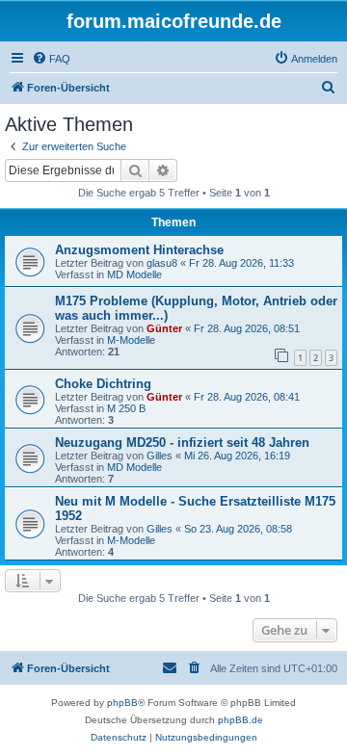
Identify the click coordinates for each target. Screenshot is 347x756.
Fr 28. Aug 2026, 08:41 (247, 397)
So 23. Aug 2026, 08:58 (238, 528)
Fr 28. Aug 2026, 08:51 (247, 328)
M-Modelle (131, 340)
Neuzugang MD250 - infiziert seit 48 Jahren (182, 442)
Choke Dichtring (103, 384)
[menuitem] (51, 58)
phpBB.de (240, 720)
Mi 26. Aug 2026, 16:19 (237, 455)
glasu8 (162, 263)
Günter (164, 328)
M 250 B (126, 408)
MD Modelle (134, 274)
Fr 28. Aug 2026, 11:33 (241, 263)
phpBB (122, 702)
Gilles (160, 455)
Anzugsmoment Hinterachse (139, 250)
